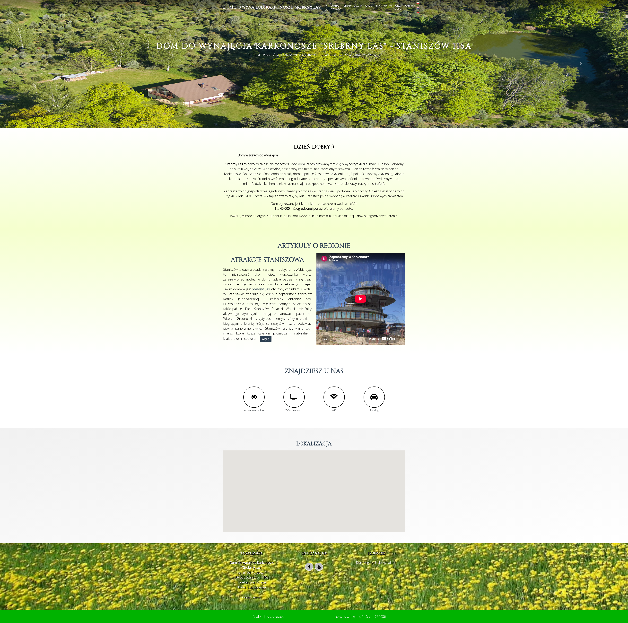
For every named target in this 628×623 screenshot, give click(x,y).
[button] (47, 64)
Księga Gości (398, 7)
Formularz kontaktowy (252, 597)
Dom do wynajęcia (336, 7)
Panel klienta (344, 617)
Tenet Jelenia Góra (275, 617)
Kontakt (387, 5)
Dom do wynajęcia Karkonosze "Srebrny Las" (272, 7)
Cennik (347, 5)
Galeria (358, 5)
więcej (265, 339)
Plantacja (409, 5)
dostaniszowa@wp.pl (257, 587)
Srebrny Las (261, 289)
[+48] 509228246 (258, 582)
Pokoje (368, 5)
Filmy (377, 5)
